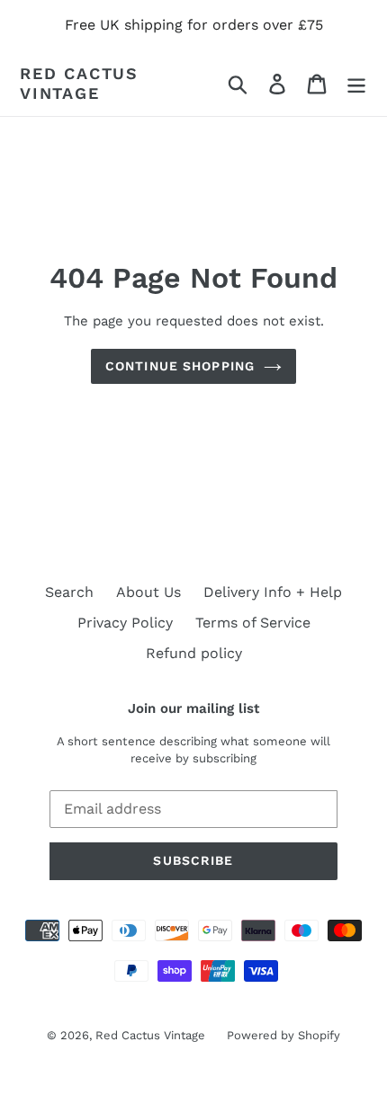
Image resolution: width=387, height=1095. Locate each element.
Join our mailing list (193, 708)
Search (69, 592)
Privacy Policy (125, 622)
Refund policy (194, 653)
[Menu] (356, 83)
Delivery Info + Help (272, 592)
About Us (148, 592)
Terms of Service (252, 622)
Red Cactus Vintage (79, 83)
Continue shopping (180, 366)
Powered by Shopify (283, 1035)
